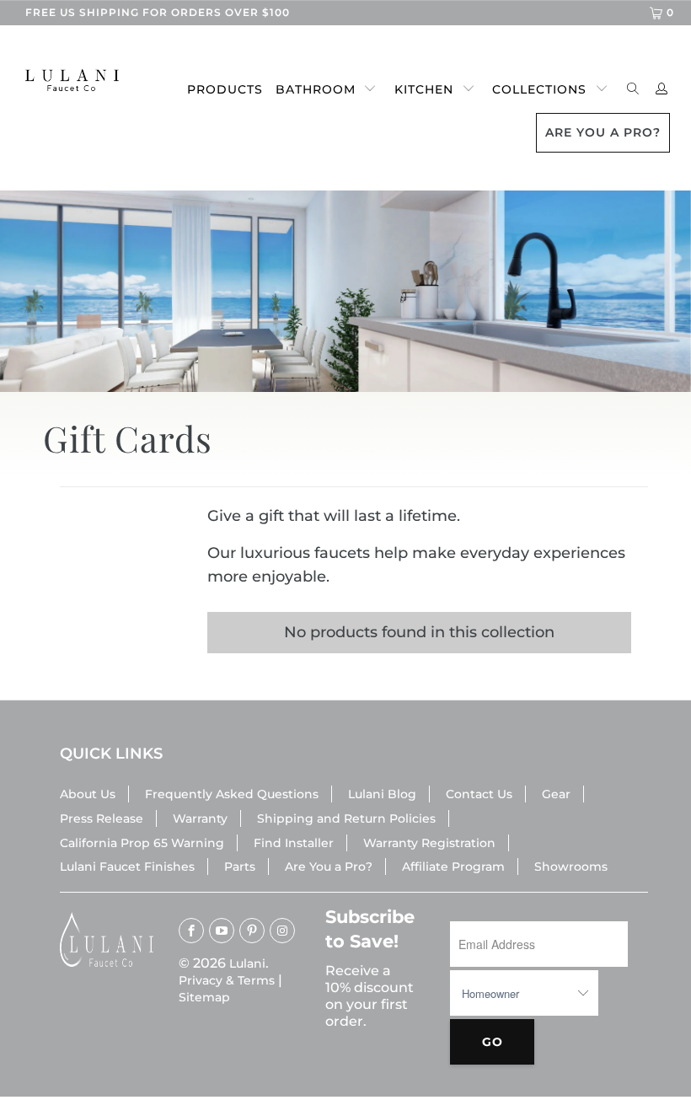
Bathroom (316, 89)
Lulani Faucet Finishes (127, 866)
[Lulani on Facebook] (191, 930)
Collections (539, 89)
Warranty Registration (429, 842)
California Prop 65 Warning (142, 842)
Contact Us (479, 794)
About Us (87, 794)
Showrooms (571, 866)
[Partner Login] (662, 89)
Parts (239, 866)
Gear (556, 794)
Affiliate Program (453, 866)
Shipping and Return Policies (346, 818)
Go (492, 1041)
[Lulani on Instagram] (282, 930)
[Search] (633, 89)
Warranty (200, 818)
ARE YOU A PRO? (603, 132)
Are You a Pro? (328, 866)
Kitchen (423, 89)
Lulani (247, 963)
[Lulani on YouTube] (221, 930)
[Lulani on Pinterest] (252, 930)
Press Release (101, 818)
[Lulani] (63, 80)
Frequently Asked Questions (232, 794)
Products (225, 89)
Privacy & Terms (227, 980)
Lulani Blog (382, 794)
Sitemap (204, 997)
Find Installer (294, 842)
